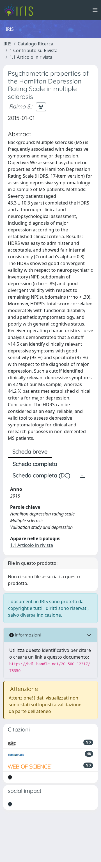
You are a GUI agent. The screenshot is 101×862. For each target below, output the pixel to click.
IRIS (7, 44)
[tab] (82, 475)
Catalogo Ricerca (35, 44)
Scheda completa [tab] (35, 463)
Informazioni (27, 635)
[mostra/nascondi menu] (95, 10)
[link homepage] (20, 10)
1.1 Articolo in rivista (31, 57)
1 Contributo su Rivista (34, 50)
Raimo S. (20, 106)
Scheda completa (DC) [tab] (41, 475)
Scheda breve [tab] (29, 451)
